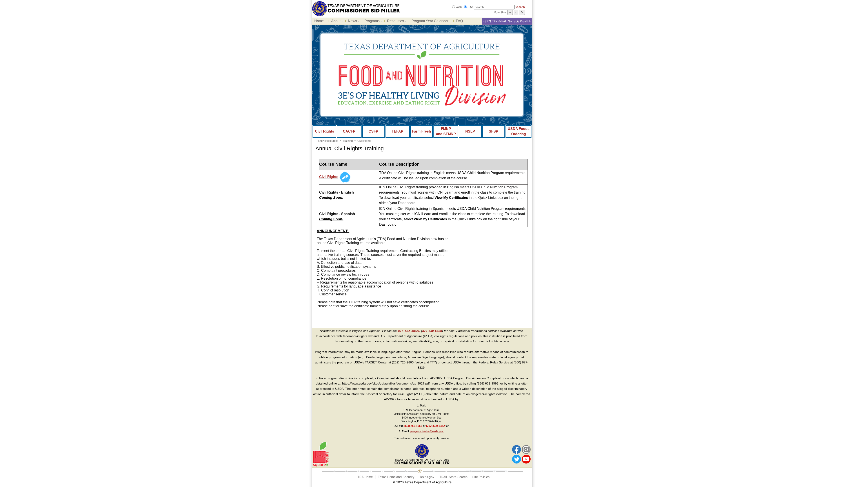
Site (470, 7)
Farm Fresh (421, 131)
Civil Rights (324, 131)
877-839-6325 (432, 330)
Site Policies (480, 477)
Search (520, 7)
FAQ (459, 21)
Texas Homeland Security (396, 477)
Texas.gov (426, 477)
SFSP (493, 131)
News (351, 21)
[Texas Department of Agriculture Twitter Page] (516, 459)
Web (459, 7)
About (334, 21)
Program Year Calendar (429, 21)
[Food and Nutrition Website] (356, 8)
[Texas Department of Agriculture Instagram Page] (526, 449)
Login (474, 482)
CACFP (349, 131)
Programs (371, 21)
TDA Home (365, 477)
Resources (394, 21)
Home (319, 21)
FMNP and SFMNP (446, 131)
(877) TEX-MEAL (495, 21)
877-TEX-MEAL (409, 330)
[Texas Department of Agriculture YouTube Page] (526, 459)
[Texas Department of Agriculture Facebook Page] (516, 449)
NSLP (470, 131)
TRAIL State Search (453, 477)
